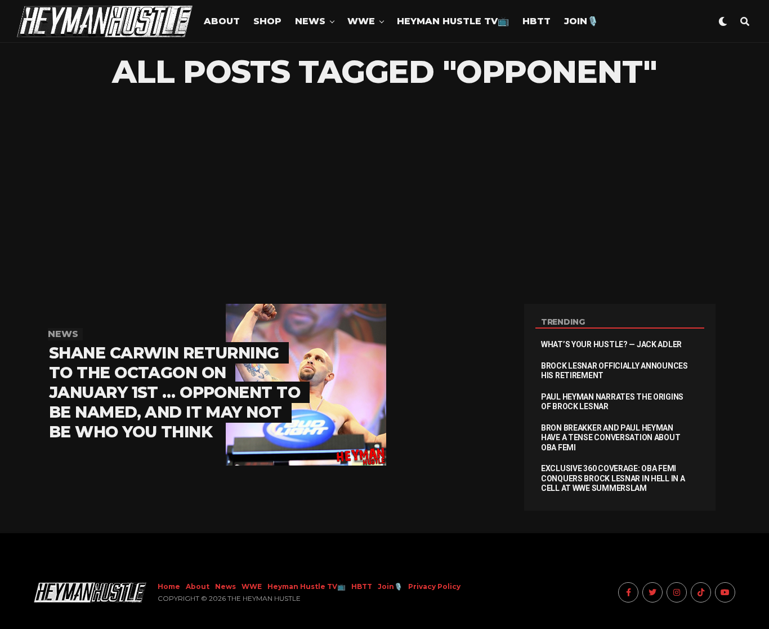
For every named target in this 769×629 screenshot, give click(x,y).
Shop (267, 21)
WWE (361, 21)
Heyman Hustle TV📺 (453, 21)
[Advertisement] (384, 197)
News (310, 21)
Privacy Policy (434, 586)
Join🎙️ (581, 21)
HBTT (536, 21)
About (222, 21)
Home (169, 586)
